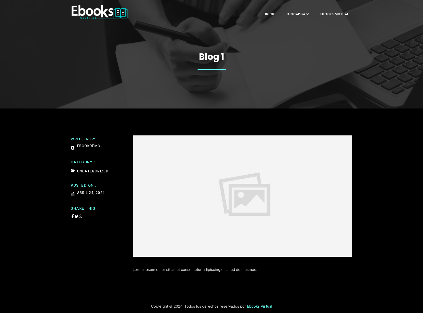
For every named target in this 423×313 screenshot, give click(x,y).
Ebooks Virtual (334, 14)
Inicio (270, 14)
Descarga (296, 14)
